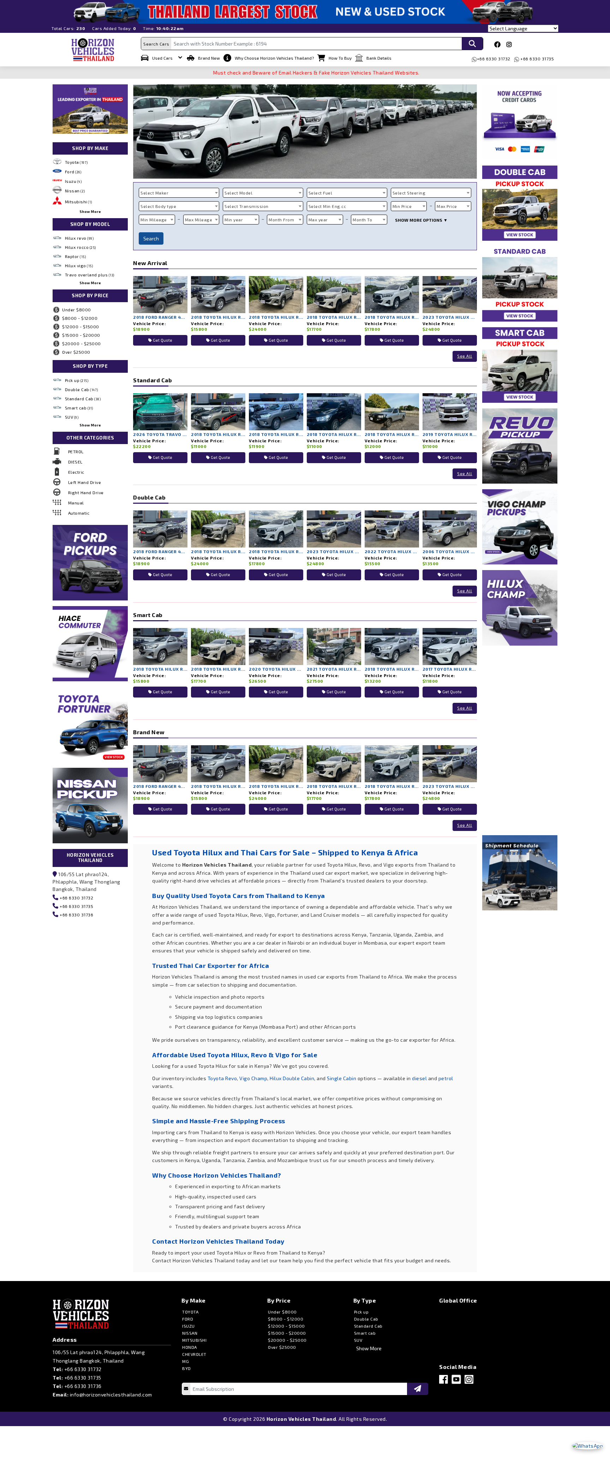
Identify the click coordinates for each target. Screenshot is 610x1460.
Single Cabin (341, 1078)
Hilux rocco (80, 247)
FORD (187, 1318)
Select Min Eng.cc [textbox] (327, 206)
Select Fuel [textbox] (321, 192)
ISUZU (188, 1325)
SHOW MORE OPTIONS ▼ (421, 219)
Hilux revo (79, 237)
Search (151, 238)
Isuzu (73, 181)
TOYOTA (190, 1311)
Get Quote (162, 340)
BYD (186, 1368)
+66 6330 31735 (536, 58)
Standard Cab (83, 398)
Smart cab (79, 407)
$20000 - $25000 (81, 343)
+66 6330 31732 (493, 58)
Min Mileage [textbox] (153, 219)
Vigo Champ (253, 1078)
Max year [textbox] (318, 219)
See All (464, 356)
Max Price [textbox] (447, 206)
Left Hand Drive (84, 482)
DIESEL (75, 461)
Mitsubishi (78, 201)
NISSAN (189, 1332)
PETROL (76, 451)
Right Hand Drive (86, 492)
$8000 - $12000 (79, 318)
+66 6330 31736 (76, 914)
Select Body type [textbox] (158, 206)
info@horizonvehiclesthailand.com (111, 1395)
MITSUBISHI (194, 1340)
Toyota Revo (222, 1078)
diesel (419, 1078)
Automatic (79, 512)
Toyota (76, 162)
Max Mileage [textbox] (199, 219)
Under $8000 (76, 309)
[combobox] (179, 193)
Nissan (75, 190)
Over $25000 (76, 351)
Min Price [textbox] (402, 206)
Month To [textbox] (362, 219)
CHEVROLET (194, 1354)
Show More (90, 211)
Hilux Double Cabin (292, 1078)
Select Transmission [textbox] (247, 206)
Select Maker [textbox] (154, 192)
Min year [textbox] (234, 219)
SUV (72, 416)
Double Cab (81, 389)
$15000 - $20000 (81, 335)
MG (185, 1361)
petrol (445, 1078)
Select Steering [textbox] (409, 192)
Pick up (77, 380)
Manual (76, 502)
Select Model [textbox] (238, 192)
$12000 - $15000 (80, 326)
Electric (76, 471)
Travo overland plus (89, 274)
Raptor (75, 256)
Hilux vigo (79, 265)
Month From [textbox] (281, 219)
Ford (73, 171)
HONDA (189, 1347)
